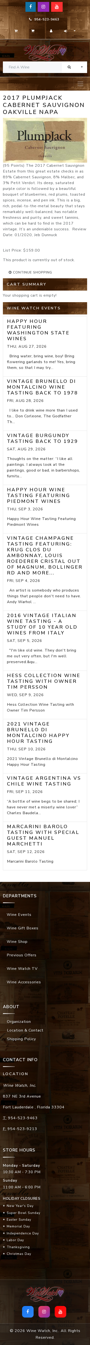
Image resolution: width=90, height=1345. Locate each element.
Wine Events (19, 914)
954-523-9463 (45, 19)
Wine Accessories (24, 982)
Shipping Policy (21, 1039)
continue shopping (32, 272)
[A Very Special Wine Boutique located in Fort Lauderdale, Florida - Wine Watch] (45, 52)
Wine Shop (17, 941)
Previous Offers (21, 955)
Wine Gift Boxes (22, 928)
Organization (19, 1021)
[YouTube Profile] (57, 7)
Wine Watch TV (22, 968)
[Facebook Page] (30, 7)
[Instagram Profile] (43, 7)
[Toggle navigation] (80, 84)
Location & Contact (25, 1030)
